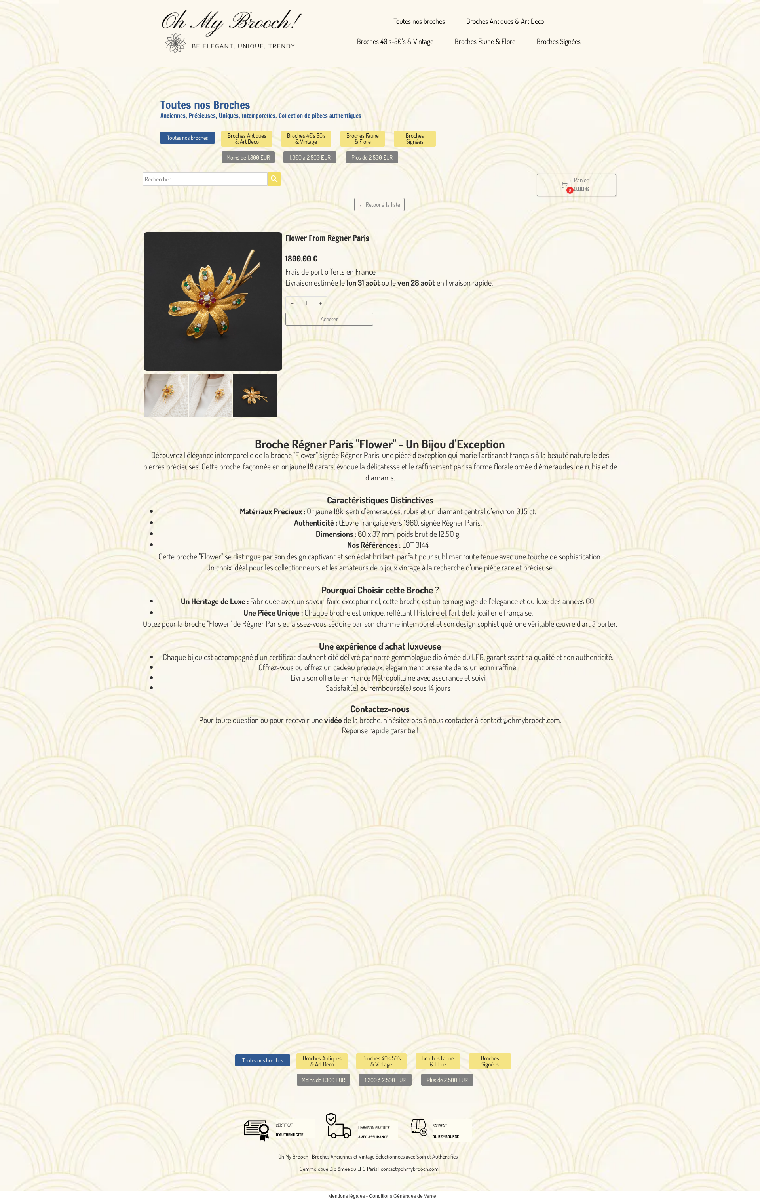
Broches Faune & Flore (485, 41)
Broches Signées (559, 41)
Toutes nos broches (419, 21)
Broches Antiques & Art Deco (505, 21)
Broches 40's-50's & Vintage (395, 41)
